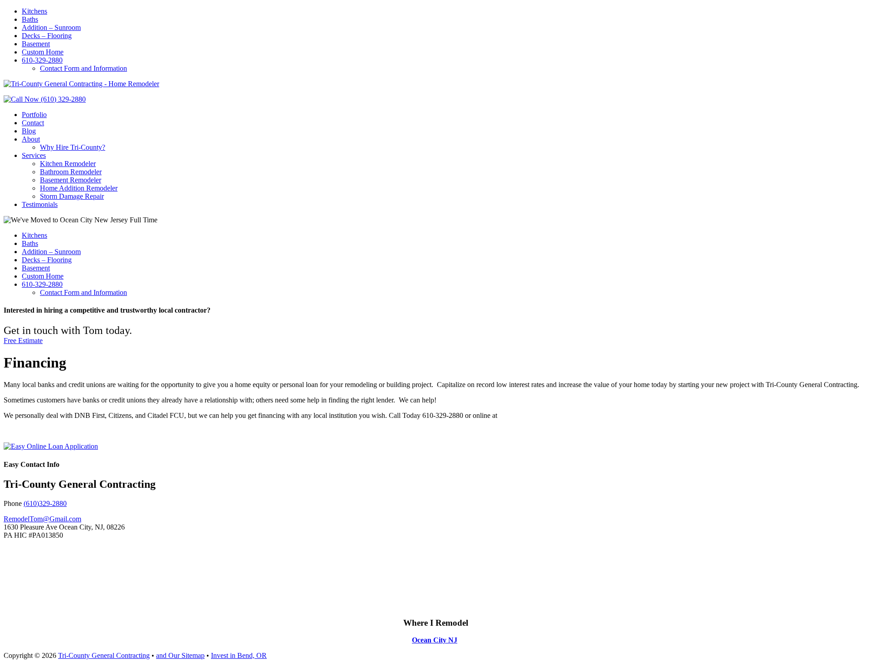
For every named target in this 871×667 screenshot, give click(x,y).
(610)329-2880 (45, 503)
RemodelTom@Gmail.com (42, 519)
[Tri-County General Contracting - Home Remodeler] (81, 84)
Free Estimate (23, 340)
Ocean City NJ (434, 640)
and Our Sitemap (180, 655)
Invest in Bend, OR (239, 655)
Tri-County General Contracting (104, 655)
